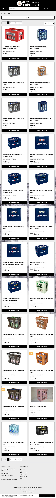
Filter (28, 17)
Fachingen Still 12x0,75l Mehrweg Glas (13, 443)
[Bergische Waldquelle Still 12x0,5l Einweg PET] (14, 70)
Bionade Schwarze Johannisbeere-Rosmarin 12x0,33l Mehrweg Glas (13, 263)
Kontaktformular (13, 479)
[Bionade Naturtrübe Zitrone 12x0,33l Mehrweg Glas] (41, 214)
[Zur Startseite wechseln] (28, 3)
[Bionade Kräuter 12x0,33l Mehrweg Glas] (41, 178)
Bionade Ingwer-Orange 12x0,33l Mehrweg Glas (13, 191)
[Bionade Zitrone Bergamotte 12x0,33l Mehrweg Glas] (14, 286)
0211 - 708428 (5, 473)
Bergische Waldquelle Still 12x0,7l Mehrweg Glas (40, 83)
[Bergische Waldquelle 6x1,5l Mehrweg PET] (41, 35)
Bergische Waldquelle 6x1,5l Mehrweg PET (39, 47)
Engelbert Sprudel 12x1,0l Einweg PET (13, 407)
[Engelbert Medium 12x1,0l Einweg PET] (14, 322)
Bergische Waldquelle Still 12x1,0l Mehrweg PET (13, 119)
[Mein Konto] (45, 8)
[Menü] (3, 8)
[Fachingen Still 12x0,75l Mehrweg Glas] (14, 430)
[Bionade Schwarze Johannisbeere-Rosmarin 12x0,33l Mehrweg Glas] (14, 250)
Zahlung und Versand (25, 472)
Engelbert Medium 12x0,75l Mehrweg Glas (41, 299)
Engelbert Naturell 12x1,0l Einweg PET (13, 371)
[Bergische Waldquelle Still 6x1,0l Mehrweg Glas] (41, 106)
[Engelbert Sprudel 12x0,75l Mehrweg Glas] (41, 358)
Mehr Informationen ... (9, 496)
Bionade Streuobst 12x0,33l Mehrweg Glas (38, 263)
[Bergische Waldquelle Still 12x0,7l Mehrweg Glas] (41, 70)
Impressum (22, 471)
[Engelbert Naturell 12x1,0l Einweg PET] (14, 358)
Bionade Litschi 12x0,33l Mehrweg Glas (13, 227)
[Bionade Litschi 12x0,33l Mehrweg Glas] (14, 214)
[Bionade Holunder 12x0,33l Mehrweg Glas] (41, 142)
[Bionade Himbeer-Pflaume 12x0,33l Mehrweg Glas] (14, 142)
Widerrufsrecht (23, 476)
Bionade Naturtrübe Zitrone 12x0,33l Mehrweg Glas (41, 227)
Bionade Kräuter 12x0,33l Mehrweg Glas (41, 191)
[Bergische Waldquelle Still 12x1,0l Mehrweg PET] (14, 106)
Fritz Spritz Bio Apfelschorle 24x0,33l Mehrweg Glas (41, 443)
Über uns (22, 469)
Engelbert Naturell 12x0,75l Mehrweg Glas (41, 335)
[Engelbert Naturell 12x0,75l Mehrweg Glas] (41, 322)
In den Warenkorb (14, 58)
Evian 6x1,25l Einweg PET (38, 406)
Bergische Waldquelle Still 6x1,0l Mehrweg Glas (40, 119)
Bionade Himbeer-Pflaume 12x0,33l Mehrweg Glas (13, 155)
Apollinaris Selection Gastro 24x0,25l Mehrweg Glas (11, 47)
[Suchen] (37, 8)
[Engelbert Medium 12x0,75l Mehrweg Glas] (41, 286)
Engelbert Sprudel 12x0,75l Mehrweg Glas (41, 371)
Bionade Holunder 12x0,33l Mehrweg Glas (41, 155)
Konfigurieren (50, 496)
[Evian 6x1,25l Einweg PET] (41, 394)
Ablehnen (42, 496)
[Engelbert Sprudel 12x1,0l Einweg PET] (14, 394)
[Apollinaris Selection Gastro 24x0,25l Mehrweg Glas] (14, 35)
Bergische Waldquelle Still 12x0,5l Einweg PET (13, 83)
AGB (21, 478)
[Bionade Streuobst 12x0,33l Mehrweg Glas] (41, 250)
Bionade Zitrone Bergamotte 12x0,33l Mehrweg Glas (11, 299)
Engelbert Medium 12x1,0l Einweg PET (13, 335)
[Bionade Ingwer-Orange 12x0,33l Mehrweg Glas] (14, 178)
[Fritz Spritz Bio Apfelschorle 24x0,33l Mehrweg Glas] (41, 430)
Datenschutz (23, 474)
